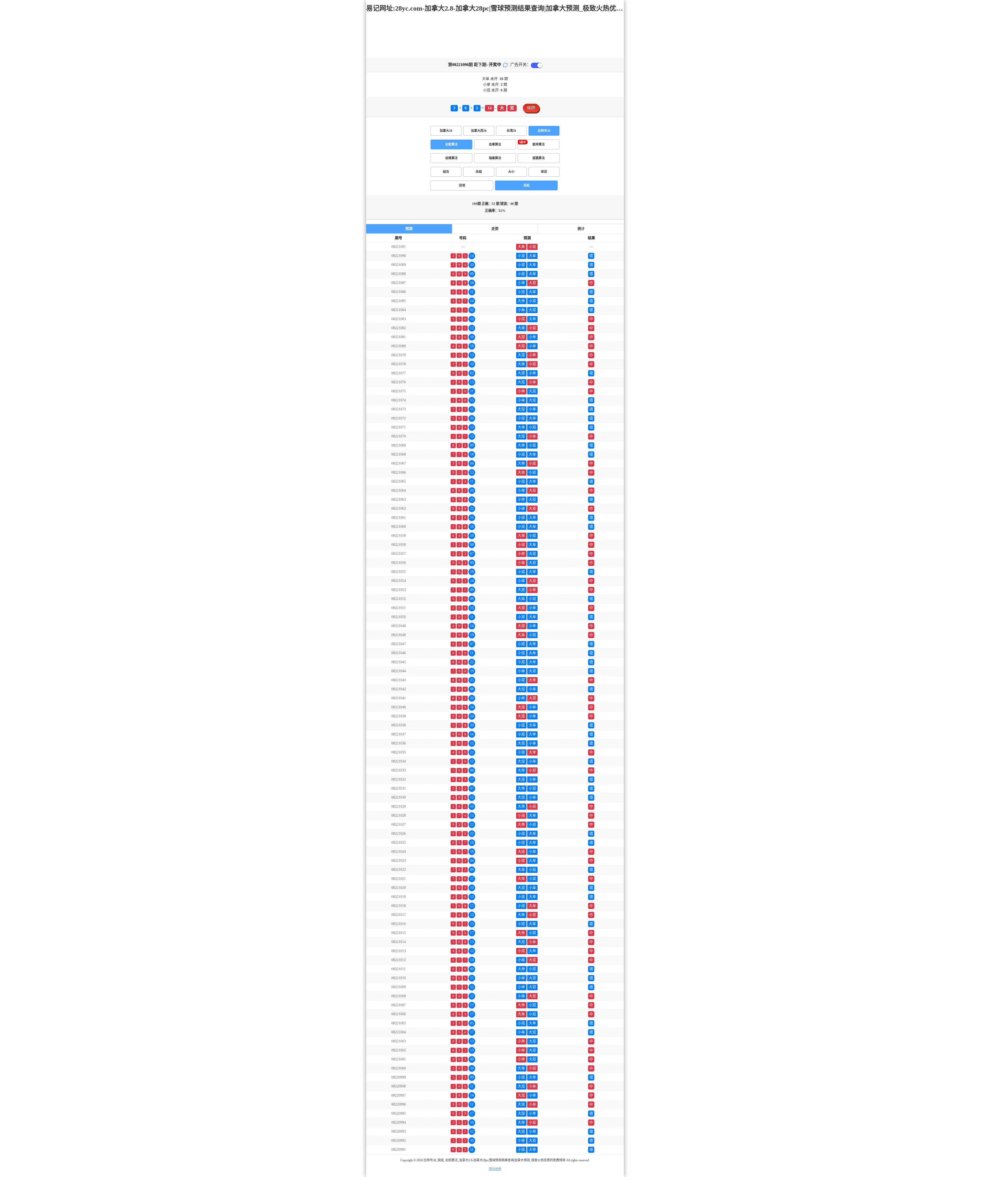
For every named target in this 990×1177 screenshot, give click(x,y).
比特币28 (544, 131)
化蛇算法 (451, 144)
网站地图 (495, 1169)
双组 (526, 185)
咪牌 (531, 108)
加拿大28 (446, 131)
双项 (462, 185)
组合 (446, 172)
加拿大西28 (478, 131)
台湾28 (511, 131)
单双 (544, 172)
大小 (511, 172)
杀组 (479, 172)
